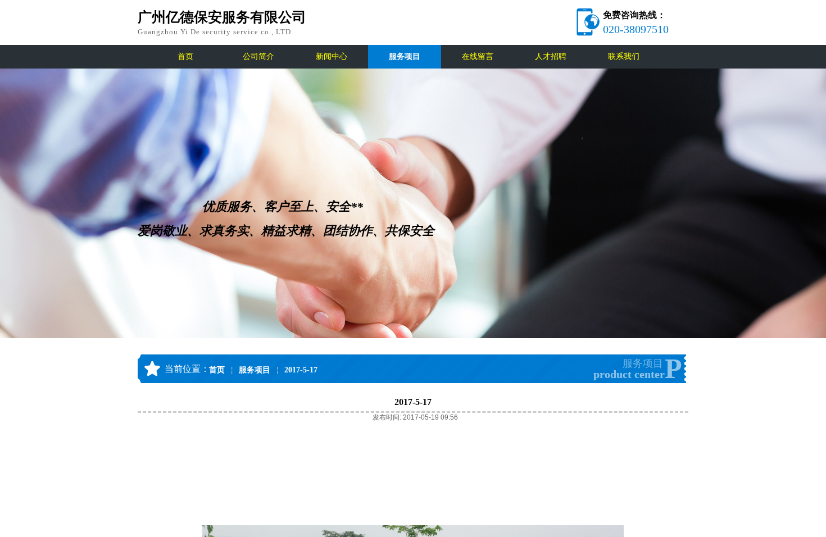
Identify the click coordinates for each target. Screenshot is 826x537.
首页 (185, 56)
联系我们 (623, 56)
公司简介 (258, 56)
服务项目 (404, 56)
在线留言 (477, 56)
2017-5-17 (300, 370)
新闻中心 (331, 56)
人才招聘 (550, 56)
